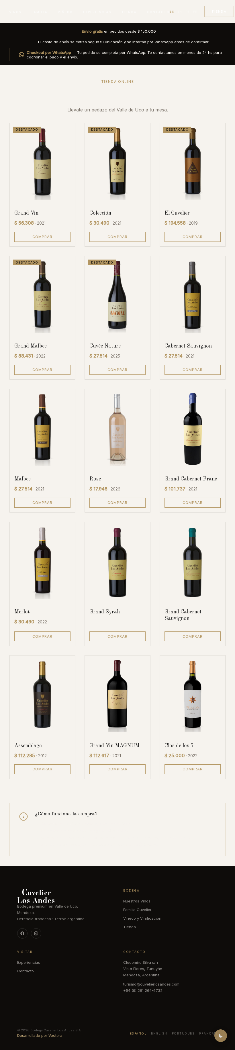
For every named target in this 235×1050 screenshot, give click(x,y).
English (159, 1033)
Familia (40, 12)
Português (183, 1033)
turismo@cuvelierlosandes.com (151, 984)
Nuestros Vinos (136, 901)
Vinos (15, 12)
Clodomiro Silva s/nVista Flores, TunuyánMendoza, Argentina (142, 968)
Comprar (42, 237)
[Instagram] (36, 933)
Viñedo (65, 12)
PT (188, 11)
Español (138, 1033)
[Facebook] (22, 933)
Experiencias (97, 12)
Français (208, 1033)
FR (195, 11)
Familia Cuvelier (137, 909)
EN (179, 11)
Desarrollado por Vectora (39, 1035)
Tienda (129, 12)
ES (172, 11)
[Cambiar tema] (220, 1035)
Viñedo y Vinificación (142, 918)
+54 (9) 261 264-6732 (142, 990)
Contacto (158, 12)
